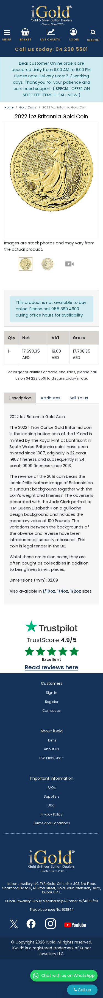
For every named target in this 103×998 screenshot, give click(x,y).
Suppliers (52, 796)
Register (51, 701)
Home (8, 107)
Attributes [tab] (50, 398)
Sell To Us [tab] (79, 398)
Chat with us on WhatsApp (68, 975)
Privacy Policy (51, 814)
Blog (51, 805)
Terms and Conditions (51, 823)
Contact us (52, 710)
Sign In (51, 692)
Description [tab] (20, 398)
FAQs (52, 787)
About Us (51, 749)
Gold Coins (28, 107)
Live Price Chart (51, 758)
